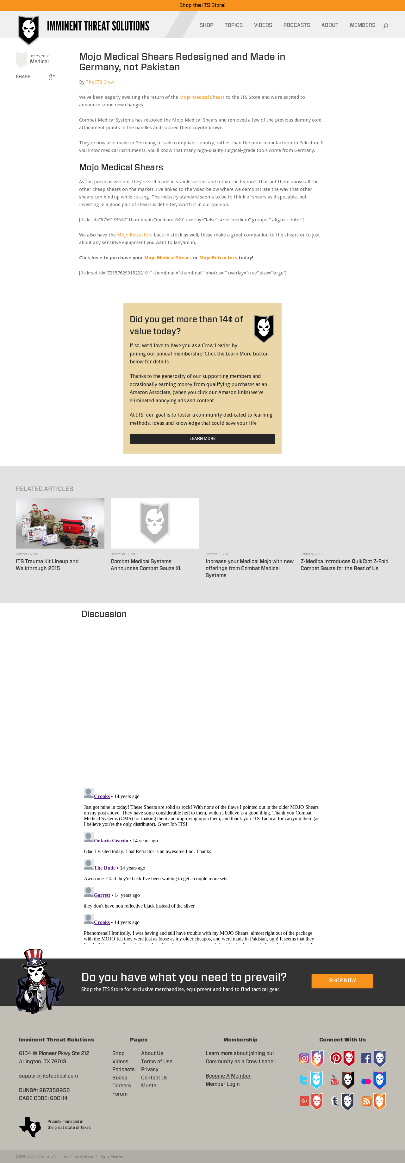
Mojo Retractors (135, 235)
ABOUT (330, 25)
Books (119, 1077)
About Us (152, 1053)
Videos (120, 1061)
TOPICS (234, 25)
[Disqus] (202, 700)
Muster (149, 1085)
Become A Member (228, 1075)
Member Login (223, 1084)
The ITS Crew (100, 82)
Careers (121, 1085)
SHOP (206, 25)
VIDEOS (263, 25)
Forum (120, 1094)
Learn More (203, 439)
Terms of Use (156, 1061)
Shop (118, 1053)
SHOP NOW (342, 980)
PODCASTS (297, 25)
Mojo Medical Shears (202, 97)
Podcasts (123, 1069)
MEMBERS (362, 25)
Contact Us (154, 1077)
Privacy (150, 1069)
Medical (39, 61)
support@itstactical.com (48, 1075)
